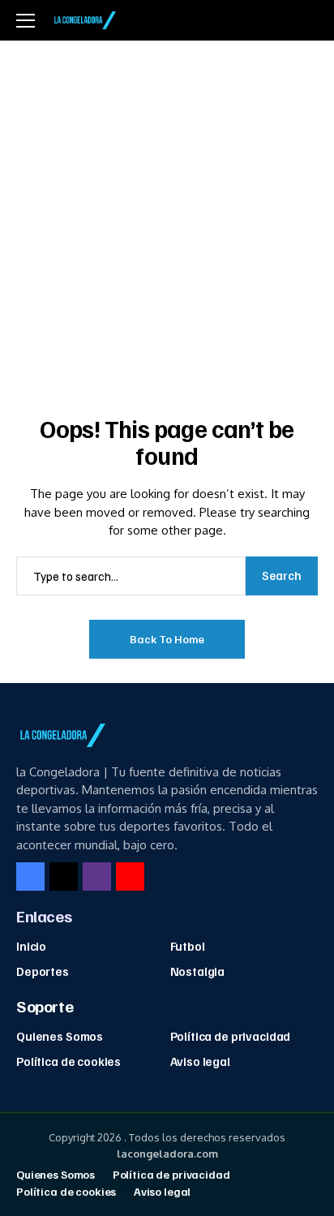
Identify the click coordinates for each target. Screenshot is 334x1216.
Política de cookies (68, 1061)
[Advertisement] (167, 216)
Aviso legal (200, 1061)
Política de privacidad (230, 1036)
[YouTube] (130, 876)
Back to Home (167, 639)
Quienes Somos (59, 1036)
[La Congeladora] (83, 19)
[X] (63, 876)
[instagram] (97, 876)
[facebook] (30, 876)
